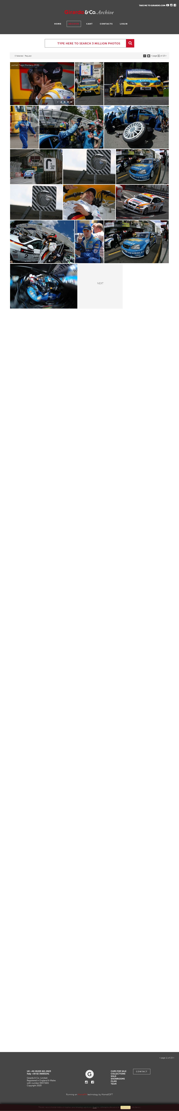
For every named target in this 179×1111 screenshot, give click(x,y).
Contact (141, 1071)
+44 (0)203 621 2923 (40, 1071)
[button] (171, 1099)
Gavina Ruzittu (30, 12)
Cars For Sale (118, 1071)
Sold (113, 1076)
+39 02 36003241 (40, 1073)
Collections (118, 1073)
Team (113, 1084)
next (100, 283)
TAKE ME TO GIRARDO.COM (152, 5)
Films (114, 1081)
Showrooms (118, 1079)
